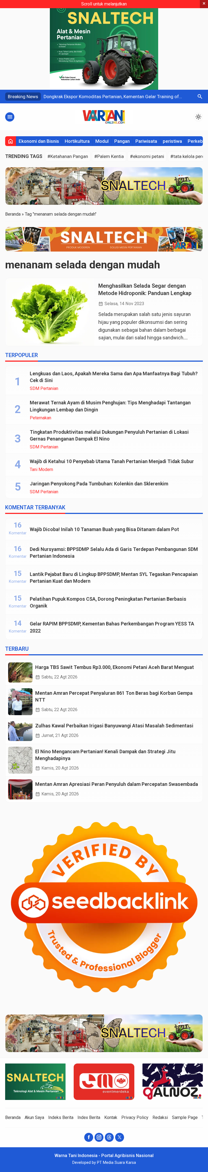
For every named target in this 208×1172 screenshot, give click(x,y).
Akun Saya (34, 1117)
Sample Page (185, 1117)
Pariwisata (146, 141)
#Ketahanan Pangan (67, 156)
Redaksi (160, 1117)
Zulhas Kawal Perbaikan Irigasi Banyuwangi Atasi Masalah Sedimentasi (114, 725)
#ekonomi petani (147, 156)
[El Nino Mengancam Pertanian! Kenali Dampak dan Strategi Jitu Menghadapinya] (20, 760)
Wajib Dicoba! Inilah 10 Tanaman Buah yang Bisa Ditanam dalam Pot (104, 529)
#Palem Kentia (109, 156)
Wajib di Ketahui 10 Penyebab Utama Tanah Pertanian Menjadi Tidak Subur (112, 461)
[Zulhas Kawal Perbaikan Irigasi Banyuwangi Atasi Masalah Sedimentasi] (20, 731)
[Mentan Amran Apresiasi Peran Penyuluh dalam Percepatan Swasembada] (20, 789)
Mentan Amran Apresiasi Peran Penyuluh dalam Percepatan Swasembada (116, 784)
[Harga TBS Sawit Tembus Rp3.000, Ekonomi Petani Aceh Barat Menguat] (20, 672)
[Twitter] (119, 1137)
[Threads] (109, 1137)
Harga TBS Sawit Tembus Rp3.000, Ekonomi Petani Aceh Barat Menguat (114, 667)
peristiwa (172, 141)
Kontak (110, 1117)
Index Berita (88, 1117)
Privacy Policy (134, 1117)
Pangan (122, 141)
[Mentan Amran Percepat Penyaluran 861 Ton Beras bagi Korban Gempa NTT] (20, 701)
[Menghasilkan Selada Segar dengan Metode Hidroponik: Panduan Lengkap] (49, 312)
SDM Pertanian (44, 388)
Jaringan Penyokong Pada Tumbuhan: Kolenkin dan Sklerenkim (99, 483)
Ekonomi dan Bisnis (39, 141)
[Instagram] (99, 1137)
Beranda (13, 1117)
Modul (102, 141)
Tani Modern (41, 469)
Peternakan (40, 418)
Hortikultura (77, 141)
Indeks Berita (60, 1117)
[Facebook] (88, 1137)
